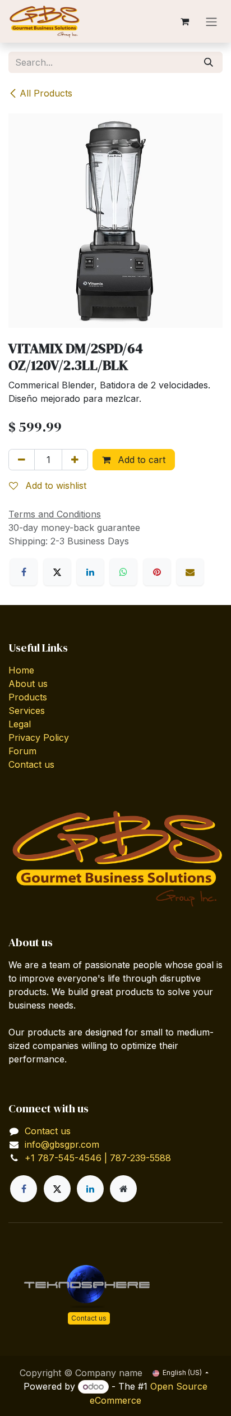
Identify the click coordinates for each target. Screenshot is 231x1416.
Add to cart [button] (140, 459)
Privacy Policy (38, 737)
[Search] (209, 62)
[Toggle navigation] (211, 21)
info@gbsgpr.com (62, 1144)
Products (27, 697)
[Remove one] (21, 459)
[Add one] (75, 459)
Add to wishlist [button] (54, 485)
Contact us (31, 764)
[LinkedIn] (90, 571)
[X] (57, 571)
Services (26, 710)
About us (28, 683)
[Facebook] (23, 571)
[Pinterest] (157, 571)
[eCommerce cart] (184, 21)
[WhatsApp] (123, 571)
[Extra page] (123, 1188)
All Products (46, 93)
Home (21, 670)
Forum (22, 751)
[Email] (190, 571)
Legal (19, 724)
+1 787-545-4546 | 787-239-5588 (98, 1157)
